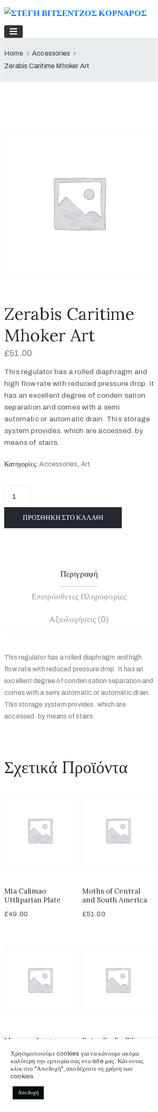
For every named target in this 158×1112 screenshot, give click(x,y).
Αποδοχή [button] (28, 1093)
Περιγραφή (79, 573)
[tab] (79, 575)
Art (86, 464)
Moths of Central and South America (114, 895)
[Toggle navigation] (13, 31)
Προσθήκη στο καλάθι (63, 517)
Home (13, 53)
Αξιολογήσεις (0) (79, 619)
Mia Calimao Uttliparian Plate (32, 895)
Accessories (51, 53)
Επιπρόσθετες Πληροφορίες (79, 596)
